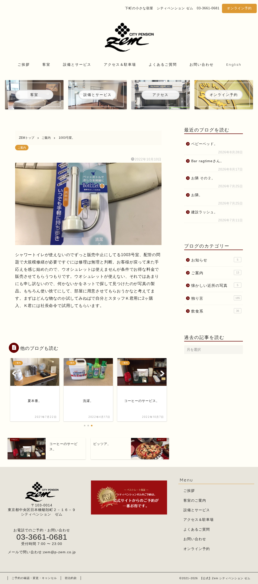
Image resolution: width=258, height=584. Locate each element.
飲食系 (215, 311)
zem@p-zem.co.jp (59, 552)
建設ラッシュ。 (204, 212)
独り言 (215, 298)
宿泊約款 (71, 577)
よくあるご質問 (163, 64)
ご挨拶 (24, 64)
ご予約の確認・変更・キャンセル (34, 577)
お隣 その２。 (203, 178)
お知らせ (214, 260)
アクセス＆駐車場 (120, 64)
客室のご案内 (194, 500)
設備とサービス (77, 64)
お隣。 (197, 195)
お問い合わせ (201, 64)
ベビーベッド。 (204, 144)
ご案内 (22, 147)
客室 (46, 64)
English (233, 64)
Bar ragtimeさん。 (207, 161)
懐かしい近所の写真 (214, 285)
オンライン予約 (239, 8)
